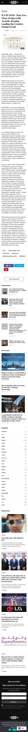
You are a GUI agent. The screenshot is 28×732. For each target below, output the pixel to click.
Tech (3, 496)
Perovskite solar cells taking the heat (12, 539)
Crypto (3, 443)
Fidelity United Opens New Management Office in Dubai (17, 341)
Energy (3, 455)
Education (4, 452)
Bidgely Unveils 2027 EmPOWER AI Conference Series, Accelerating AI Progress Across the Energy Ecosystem (14, 376)
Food (3, 463)
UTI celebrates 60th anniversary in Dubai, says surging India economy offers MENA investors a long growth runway (14, 578)
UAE (3, 502)
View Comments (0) (14, 279)
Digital (3, 446)
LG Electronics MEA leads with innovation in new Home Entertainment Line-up (12, 619)
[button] (2, 2)
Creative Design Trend (14, 250)
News (3, 475)
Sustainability (5, 493)
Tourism (4, 499)
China (4, 250)
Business (4, 11)
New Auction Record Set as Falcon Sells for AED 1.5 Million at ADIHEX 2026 (17, 290)
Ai (2, 434)
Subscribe (13, 702)
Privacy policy (16, 729)
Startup (3, 490)
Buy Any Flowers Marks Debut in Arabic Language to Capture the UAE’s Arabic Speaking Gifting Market (13, 660)
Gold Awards (6, 253)
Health (3, 469)
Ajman (3, 437)
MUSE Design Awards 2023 (10, 256)
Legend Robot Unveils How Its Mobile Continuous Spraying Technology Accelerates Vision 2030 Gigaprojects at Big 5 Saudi (14, 418)
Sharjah (3, 484)
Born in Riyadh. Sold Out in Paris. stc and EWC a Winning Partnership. (13, 387)
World (3, 505)
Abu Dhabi (4, 431)
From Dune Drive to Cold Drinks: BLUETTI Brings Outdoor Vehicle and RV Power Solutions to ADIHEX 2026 (17, 302)
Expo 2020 (4, 458)
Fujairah (4, 466)
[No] (26, 726)
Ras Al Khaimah (5, 478)
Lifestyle (4, 472)
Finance (3, 461)
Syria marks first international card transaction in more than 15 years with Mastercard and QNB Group (17, 315)
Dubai (3, 449)
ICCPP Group (15, 253)
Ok (10, 729)
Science (3, 481)
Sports (3, 487)
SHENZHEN (22, 256)
